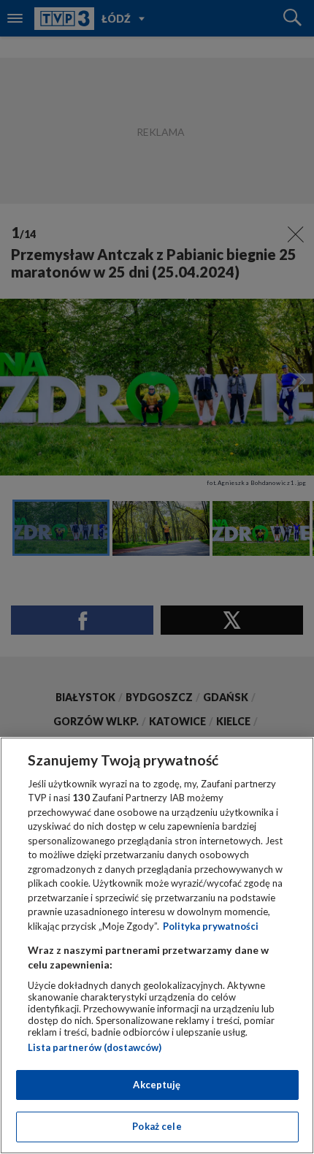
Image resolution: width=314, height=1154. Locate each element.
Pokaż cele (156, 1126)
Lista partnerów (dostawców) (94, 1047)
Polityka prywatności (211, 926)
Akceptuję (156, 1084)
